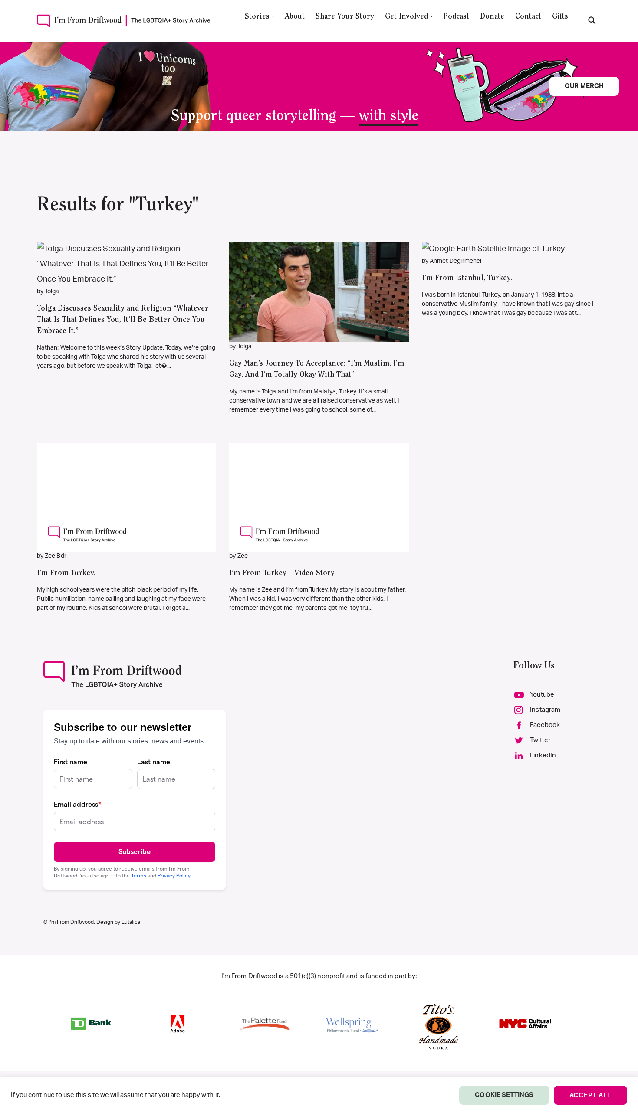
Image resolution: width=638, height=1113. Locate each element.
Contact (528, 17)
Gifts (560, 17)
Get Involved (406, 17)
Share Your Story (345, 17)
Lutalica (131, 922)
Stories (257, 17)
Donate (492, 17)
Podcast (456, 17)
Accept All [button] (590, 1095)
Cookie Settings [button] (504, 1095)
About (295, 17)
